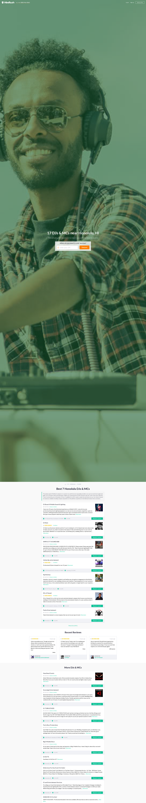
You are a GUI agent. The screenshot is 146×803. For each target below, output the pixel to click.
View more (78, 514)
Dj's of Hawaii (47, 593)
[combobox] (67, 247)
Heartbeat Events (48, 673)
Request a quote (97, 518)
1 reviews (55, 525)
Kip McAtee (46, 575)
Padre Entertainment (49, 610)
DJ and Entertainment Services (52, 782)
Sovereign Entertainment (51, 690)
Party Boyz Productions (50, 725)
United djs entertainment (51, 560)
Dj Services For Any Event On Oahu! (54, 768)
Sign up (132, 2)
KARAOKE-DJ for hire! (50, 797)
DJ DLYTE (46, 757)
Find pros (84, 247)
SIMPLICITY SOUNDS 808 (51, 542)
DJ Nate (45, 523)
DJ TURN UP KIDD (48, 708)
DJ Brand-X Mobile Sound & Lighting (54, 504)
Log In (127, 2)
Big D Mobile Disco (49, 742)
